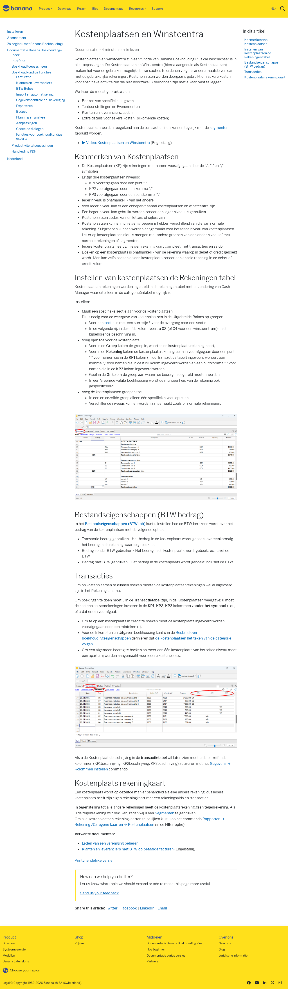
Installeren (15, 32)
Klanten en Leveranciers (34, 83)
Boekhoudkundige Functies (31, 72)
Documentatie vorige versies (166, 955)
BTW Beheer (25, 89)
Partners (152, 961)
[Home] (17, 9)
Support (157, 9)
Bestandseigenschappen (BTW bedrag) (262, 65)
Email (162, 908)
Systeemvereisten (15, 949)
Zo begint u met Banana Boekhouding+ (35, 44)
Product (44, 9)
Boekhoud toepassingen (29, 66)
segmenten (219, 127)
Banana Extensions (16, 961)
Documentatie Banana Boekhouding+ (34, 50)
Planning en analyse (30, 117)
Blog (95, 9)
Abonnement (16, 38)
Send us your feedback (99, 893)
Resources (136, 9)
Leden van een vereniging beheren (110, 843)
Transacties (252, 72)
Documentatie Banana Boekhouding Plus (174, 943)
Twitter (111, 908)
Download (65, 9)
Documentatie (113, 9)
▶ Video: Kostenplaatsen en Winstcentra (116, 142)
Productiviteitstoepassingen (32, 146)
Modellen (9, 955)
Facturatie (23, 77)
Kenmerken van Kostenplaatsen (256, 42)
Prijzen (81, 9)
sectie (109, 322)
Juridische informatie (233, 955)
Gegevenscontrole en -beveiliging (40, 100)
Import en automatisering (35, 94)
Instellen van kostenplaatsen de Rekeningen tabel (257, 53)
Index (16, 55)
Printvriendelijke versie (93, 860)
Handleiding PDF (24, 151)
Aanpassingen (26, 123)
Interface (18, 61)
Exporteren (24, 106)
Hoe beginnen (156, 949)
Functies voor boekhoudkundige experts (39, 136)
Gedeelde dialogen (29, 129)
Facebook (129, 908)
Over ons (225, 943)
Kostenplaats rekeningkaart (264, 77)
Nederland (14, 159)
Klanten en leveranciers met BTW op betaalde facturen (127, 849)
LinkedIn (147, 908)
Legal (6, 983)
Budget (21, 112)
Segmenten (165, 813)
